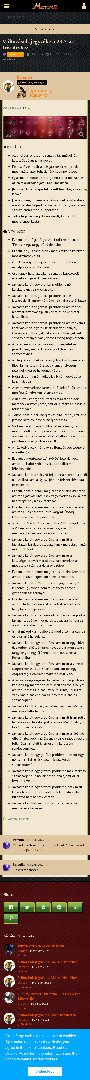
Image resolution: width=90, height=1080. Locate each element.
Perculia (19, 840)
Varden (22, 951)
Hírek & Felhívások (70, 845)
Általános (24, 955)
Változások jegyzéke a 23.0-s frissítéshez (47, 1015)
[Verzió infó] (35, 850)
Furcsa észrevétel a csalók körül (41, 946)
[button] (6, 6)
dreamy (23, 1003)
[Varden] (9, 950)
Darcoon (37, 54)
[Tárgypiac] (25, 987)
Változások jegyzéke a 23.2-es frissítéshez (47, 962)
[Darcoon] (9, 966)
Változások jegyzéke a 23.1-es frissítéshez (47, 978)
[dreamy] (9, 1001)
